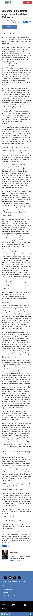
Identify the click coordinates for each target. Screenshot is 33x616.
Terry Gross (12, 20)
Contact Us (5, 586)
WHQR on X (6, 592)
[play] (2, 614)
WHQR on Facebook (8, 589)
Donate (28, 2)
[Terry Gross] (5, 554)
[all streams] (31, 614)
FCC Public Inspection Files (9, 595)
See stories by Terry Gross (17, 560)
